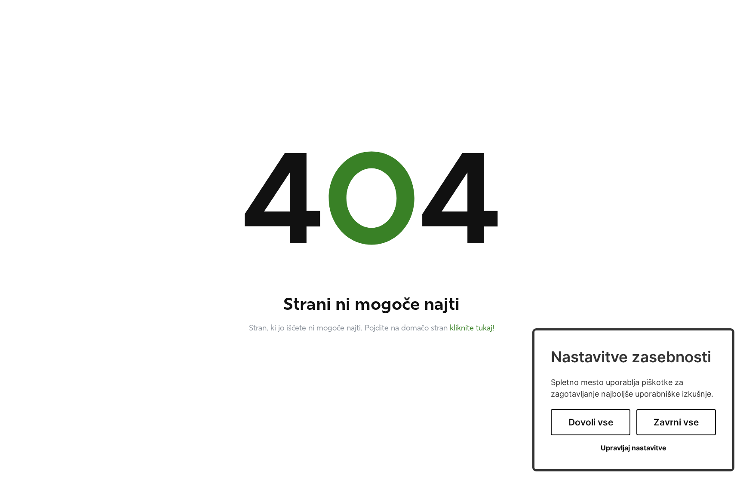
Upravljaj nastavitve (633, 448)
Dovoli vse (590, 422)
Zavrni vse (676, 422)
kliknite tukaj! (472, 329)
